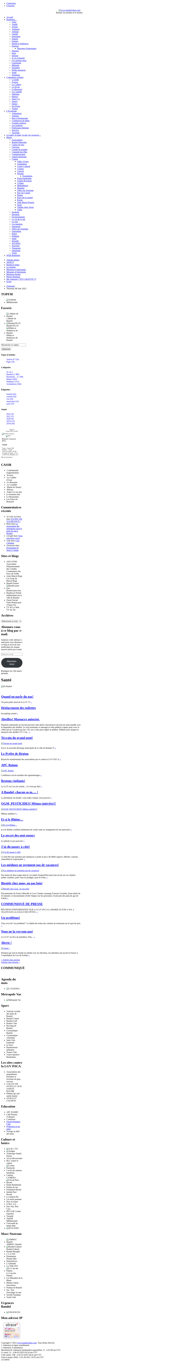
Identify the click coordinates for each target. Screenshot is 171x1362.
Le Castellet (17, 92)
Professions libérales (20, 128)
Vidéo (19, 210)
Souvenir (15, 246)
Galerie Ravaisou (24, 181)
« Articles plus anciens (10, 960)
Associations (17, 140)
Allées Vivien (23, 161)
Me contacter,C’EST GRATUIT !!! (21, 279)
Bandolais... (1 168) (14, 377)
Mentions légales (13, 274)
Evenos (15, 82)
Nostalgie (16, 68)
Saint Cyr (16, 99)
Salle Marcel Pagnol (25, 202)
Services (15, 130)
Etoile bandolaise (24, 178)
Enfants (15, 41)
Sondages (16, 75)
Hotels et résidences (20, 44)
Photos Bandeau (13, 277)
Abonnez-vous (12, 662)
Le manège (11, 267)
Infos (14, 53)
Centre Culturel (23, 166)
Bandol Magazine (19, 142)
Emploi (15, 39)
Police (14, 234)
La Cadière (16, 84)
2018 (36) (10, 423)
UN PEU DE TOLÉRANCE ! (14, 520)
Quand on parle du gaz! (17, 696)
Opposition (16, 231)
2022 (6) (10, 414)
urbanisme (16, 250)
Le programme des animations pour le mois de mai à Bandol (14, 529)
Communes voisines (14, 77)
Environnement (18, 217)
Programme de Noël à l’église (12, 549)
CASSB (15, 80)
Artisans (15, 31)
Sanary (15, 101)
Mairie (9, 137)
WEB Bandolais (13, 255)
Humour (15, 51)
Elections (16, 214)
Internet (15, 56)
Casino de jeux (18, 145)
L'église (20, 183)
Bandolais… (11, 19)
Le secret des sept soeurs (18, 835)
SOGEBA (16, 243)
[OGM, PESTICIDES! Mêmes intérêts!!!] (19, 809)
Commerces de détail (20, 121)
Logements (16, 63)
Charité (15, 34)
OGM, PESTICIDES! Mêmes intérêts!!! (28, 803)
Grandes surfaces (19, 123)
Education (16, 36)
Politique (15, 236)
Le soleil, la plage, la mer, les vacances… (23, 135)
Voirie (14, 253)
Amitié (15, 24)
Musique (20, 188)
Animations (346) (13, 384)
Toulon (15, 108)
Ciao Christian (12, 542)
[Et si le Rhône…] (9, 825)
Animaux (16, 29)
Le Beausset (17, 89)
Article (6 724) (12, 359)
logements (16, 226)
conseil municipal (19, 157)
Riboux (15, 96)
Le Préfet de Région (14, 753)
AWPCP (10, 262)
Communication (18, 154)
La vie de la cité (18, 219)
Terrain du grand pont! (17, 737)
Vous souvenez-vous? (14, 537)
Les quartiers (17, 224)
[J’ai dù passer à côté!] (11, 852)
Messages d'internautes (26, 48)
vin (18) (9, 399)
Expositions (27, 176)
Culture (15, 159)
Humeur (15, 46)
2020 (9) (10, 419)
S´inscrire (10, 6)
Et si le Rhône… (12, 819)
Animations (17, 113)
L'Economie (11, 111)
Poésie (20, 200)
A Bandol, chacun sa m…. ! (19, 792)
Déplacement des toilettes (18, 708)
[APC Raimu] (7, 771)
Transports (16, 248)
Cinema (20, 169)
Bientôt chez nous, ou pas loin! (21, 883)
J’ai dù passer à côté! (15, 846)
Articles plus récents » (10, 962)
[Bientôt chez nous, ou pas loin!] (15, 889)
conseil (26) (11, 396)
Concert (20, 171)
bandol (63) (11, 394)
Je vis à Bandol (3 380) (12, 373)
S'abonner (10, 286)
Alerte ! (6, 942)
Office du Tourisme (25, 190)
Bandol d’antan (12, 265)
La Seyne (16, 87)
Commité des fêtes (19, 152)
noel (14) (10, 404)
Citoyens (15, 147)
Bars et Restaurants (20, 118)
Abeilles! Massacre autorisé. (20, 719)
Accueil (9, 17)
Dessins (20, 173)
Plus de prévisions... (7, 457)
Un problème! (10, 917)
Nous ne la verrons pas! (17, 931)
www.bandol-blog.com (27, 1343)
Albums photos (12, 260)
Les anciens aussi (19, 60)
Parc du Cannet (23, 193)
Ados (14, 22)
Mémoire (15, 65)
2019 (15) (10, 421)
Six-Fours (16, 106)
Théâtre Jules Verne (25, 207)
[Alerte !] (5, 948)
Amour (15, 27)
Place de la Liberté (25, 198)
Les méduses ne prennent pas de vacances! (30, 865)
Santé (14, 72)
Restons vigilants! (13, 781)
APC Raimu (9, 765)
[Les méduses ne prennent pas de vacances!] (20, 870)
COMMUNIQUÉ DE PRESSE (22, 904)
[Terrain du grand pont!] (11, 743)
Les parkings (17, 125)
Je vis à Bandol (18, 58)
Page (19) (10, 362)
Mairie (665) (11, 379)
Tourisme (16, 133)
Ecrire (8, 281)
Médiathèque (22, 185)
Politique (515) (12, 381)
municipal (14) (12, 401)
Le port (15, 222)
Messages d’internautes (16, 269)
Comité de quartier (19, 149)
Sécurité (15, 241)
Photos (20, 195)
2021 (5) (10, 416)
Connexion (11, 3)
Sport (19, 205)
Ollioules (15, 94)
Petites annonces (19, 70)
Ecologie (15, 212)
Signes (14, 104)
